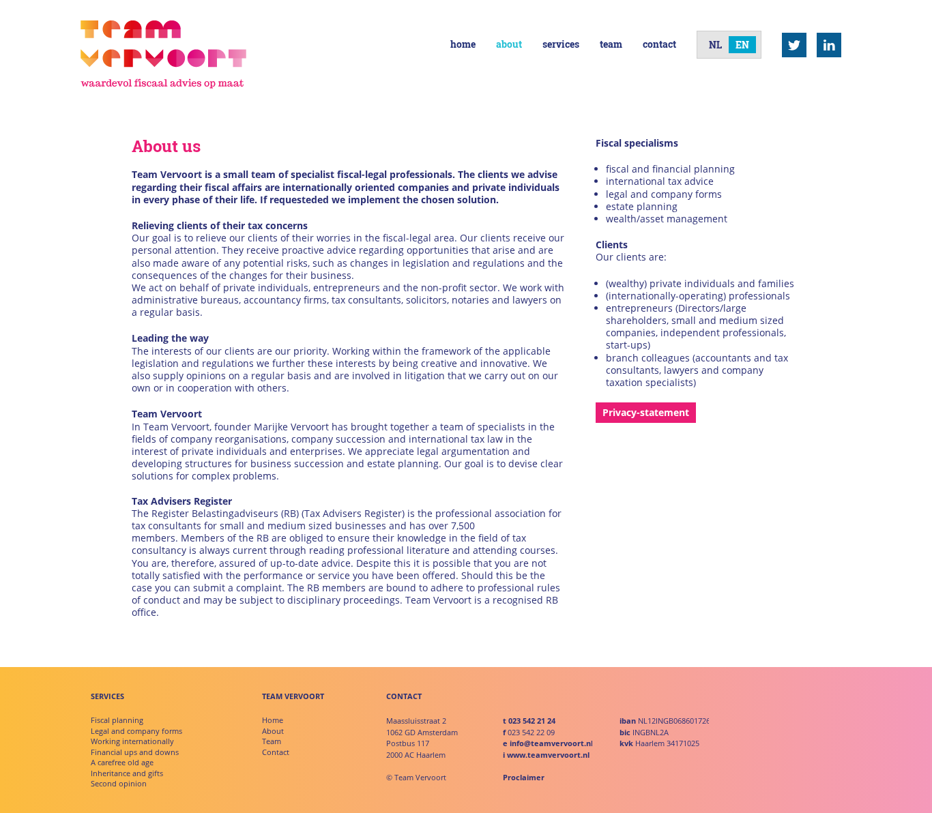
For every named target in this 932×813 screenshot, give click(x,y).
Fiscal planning (117, 720)
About (273, 731)
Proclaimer (523, 777)
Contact (275, 752)
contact (659, 44)
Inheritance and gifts (127, 773)
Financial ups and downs (135, 752)
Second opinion (119, 783)
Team (271, 741)
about (509, 44)
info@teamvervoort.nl (551, 743)
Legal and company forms (136, 731)
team (611, 44)
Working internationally (132, 741)
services (560, 44)
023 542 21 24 (531, 720)
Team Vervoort (163, 54)
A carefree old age (122, 762)
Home (272, 720)
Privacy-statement (645, 412)
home (463, 44)
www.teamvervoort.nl (548, 755)
